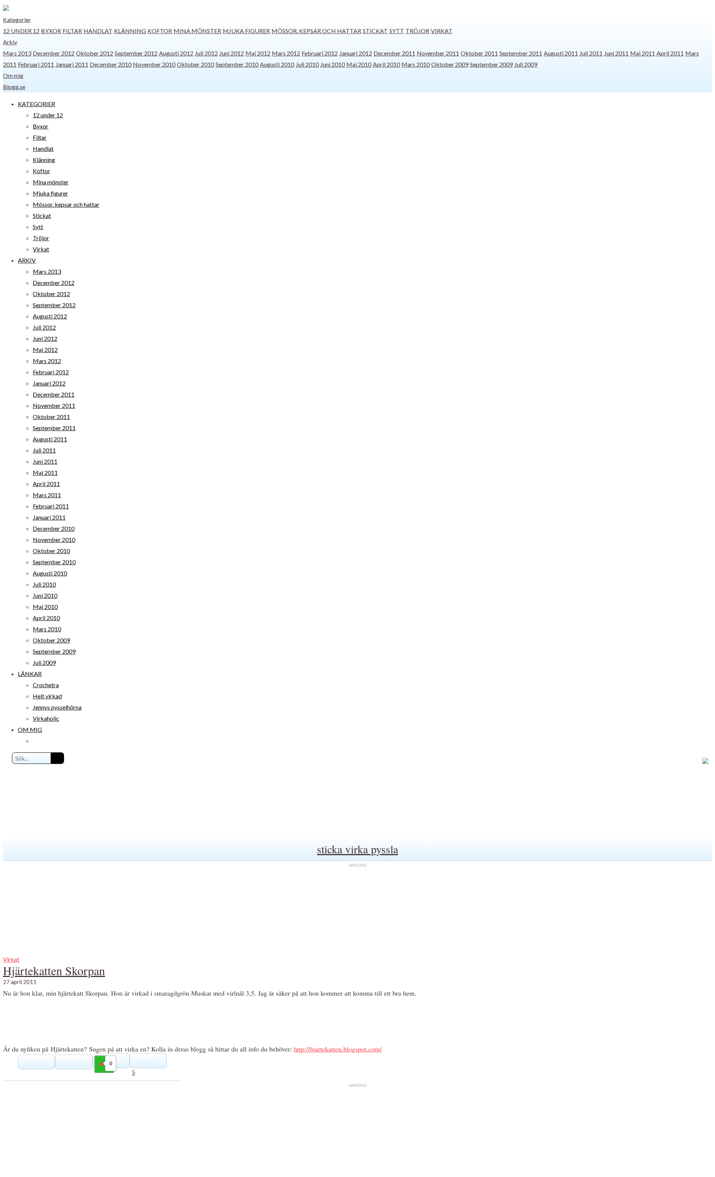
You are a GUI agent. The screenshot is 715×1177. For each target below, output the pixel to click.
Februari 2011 (36, 64)
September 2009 (491, 64)
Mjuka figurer (246, 30)
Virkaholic (46, 718)
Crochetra (46, 684)
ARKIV (27, 260)
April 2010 (386, 64)
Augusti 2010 (277, 64)
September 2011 (520, 53)
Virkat (441, 30)
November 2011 (438, 53)
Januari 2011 (71, 64)
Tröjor (417, 30)
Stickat (375, 30)
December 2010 (110, 64)
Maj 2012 (257, 53)
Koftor (159, 30)
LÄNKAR (30, 673)
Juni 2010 (332, 64)
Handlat (97, 30)
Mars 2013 (17, 53)
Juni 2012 (231, 53)
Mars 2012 (286, 53)
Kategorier (17, 19)
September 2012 (136, 53)
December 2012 (53, 53)
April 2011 (670, 53)
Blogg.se (14, 86)
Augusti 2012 (176, 53)
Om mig (13, 75)
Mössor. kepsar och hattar (316, 30)
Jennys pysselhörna (57, 707)
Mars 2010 (415, 64)
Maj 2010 (358, 64)
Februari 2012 (320, 53)
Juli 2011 (591, 53)
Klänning (130, 30)
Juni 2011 (616, 53)
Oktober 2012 (94, 53)
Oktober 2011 (479, 53)
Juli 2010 (307, 64)
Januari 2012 (355, 53)
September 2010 (237, 64)
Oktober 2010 (195, 64)
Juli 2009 (525, 64)
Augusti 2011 (561, 53)
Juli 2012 (206, 53)
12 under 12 (21, 30)
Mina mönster (197, 30)
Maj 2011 (642, 53)
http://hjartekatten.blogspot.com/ (338, 1048)
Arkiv (10, 41)
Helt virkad (47, 695)
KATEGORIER (36, 103)
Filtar (72, 30)
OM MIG (30, 729)
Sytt (396, 30)
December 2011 (394, 53)
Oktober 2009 (449, 64)
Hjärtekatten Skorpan (54, 970)
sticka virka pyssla (357, 848)
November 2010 (154, 64)
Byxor (51, 30)
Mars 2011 (47, 494)
